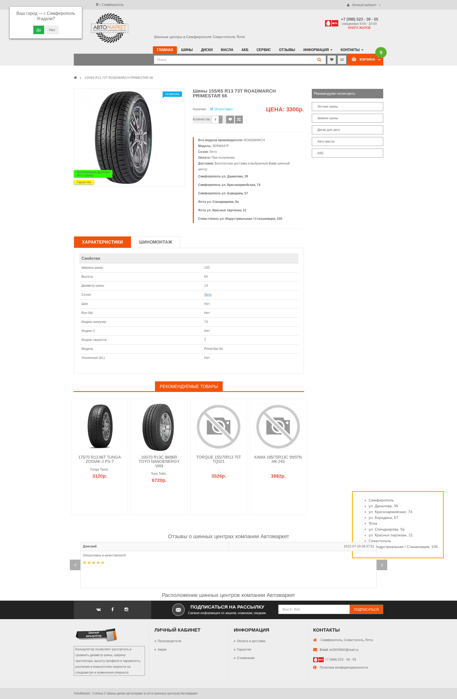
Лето (213, 152)
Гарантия (84, 182)
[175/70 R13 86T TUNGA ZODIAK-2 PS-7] (99, 426)
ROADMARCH (254, 140)
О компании (246, 658)
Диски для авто (328, 130)
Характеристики (102, 242)
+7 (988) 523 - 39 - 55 (340, 659)
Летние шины (327, 106)
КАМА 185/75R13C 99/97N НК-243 (278, 459)
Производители (169, 641)
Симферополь (331, 640)
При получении (223, 157)
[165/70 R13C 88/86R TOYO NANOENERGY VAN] (159, 426)
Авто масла (326, 141)
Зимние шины (327, 118)
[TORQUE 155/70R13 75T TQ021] (218, 426)
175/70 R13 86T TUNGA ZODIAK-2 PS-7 (99, 459)
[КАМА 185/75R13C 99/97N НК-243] (278, 426)
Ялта (369, 640)
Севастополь (354, 640)
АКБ (320, 153)
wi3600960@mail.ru (344, 650)
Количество (201, 119)
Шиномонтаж (155, 242)
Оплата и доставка (251, 641)
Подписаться (366, 609)
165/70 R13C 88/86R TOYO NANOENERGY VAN (159, 461)
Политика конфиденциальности (344, 667)
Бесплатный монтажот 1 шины (93, 173)
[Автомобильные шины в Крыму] (75, 78)
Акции (162, 649)
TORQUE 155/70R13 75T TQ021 (218, 459)
